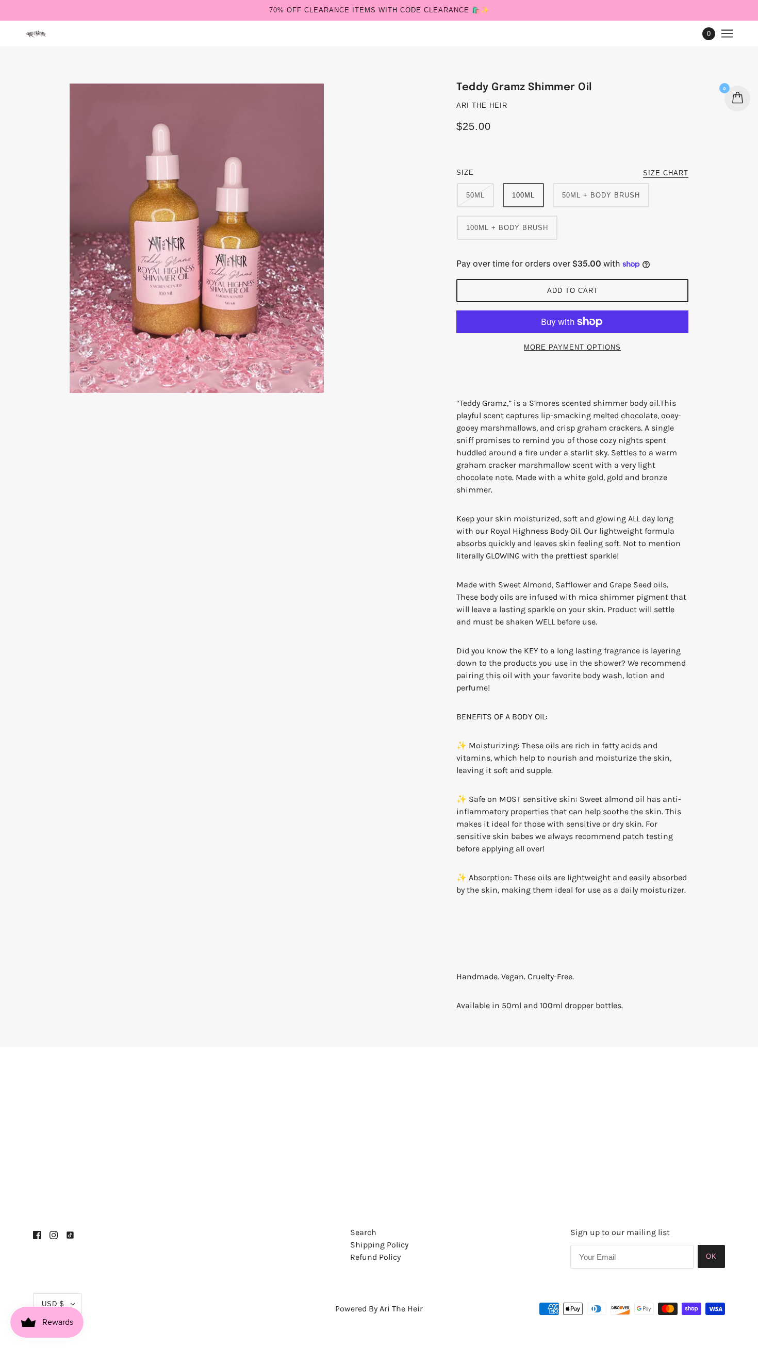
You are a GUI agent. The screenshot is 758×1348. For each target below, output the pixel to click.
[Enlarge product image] (224, 238)
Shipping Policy (379, 1245)
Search (363, 1232)
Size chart (665, 173)
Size (465, 172)
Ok (711, 1256)
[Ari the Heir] (36, 33)
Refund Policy (375, 1257)
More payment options (572, 347)
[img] (37, 1234)
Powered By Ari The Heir (379, 1308)
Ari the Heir (481, 105)
